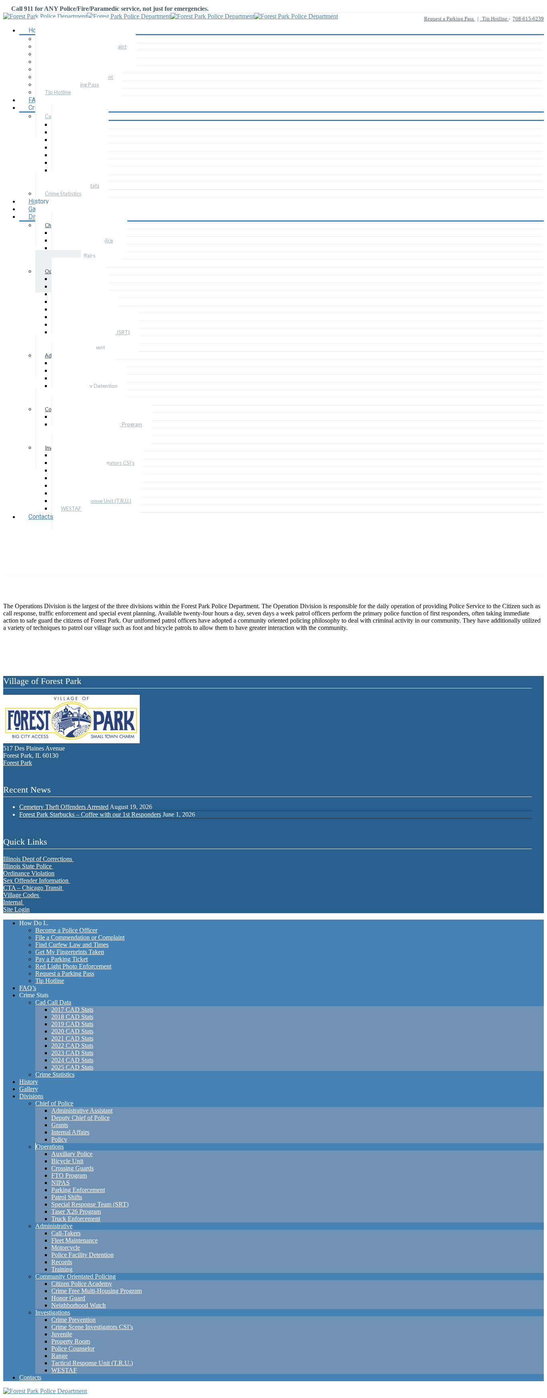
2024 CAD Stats (72, 1060)
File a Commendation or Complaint (80, 937)
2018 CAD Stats (72, 1016)
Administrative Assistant (82, 1110)
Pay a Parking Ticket (61, 959)
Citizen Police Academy (81, 1283)
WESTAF (71, 508)
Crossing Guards (72, 1168)
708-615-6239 (528, 19)
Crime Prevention (73, 1319)
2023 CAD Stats (72, 1052)
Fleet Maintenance (74, 1240)
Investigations (52, 1312)
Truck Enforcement (75, 1218)
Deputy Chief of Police (80, 1117)
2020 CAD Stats (72, 1031)
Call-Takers (65, 1233)
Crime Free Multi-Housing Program (96, 1290)
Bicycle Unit (67, 1161)
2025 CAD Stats (72, 1067)
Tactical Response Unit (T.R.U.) (96, 501)
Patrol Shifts (66, 1197)
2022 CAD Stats (72, 1045)
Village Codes (21, 895)
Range (59, 1355)
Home (67, 554)
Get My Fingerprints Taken (69, 951)
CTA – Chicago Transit (33, 887)
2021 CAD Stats (72, 1038)
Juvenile (61, 1334)
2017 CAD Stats (72, 1009)
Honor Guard (68, 1298)
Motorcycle (65, 1247)
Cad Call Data (53, 1002)
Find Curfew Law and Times (72, 944)
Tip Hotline (494, 19)
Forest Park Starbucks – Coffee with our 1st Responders (90, 814)
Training (61, 1269)
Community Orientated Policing (75, 1276)
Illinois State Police (28, 866)
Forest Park (17, 762)
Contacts (40, 516)
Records (61, 1262)
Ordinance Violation (28, 873)
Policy (59, 1139)
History (28, 1081)
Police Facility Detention (82, 1254)
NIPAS (60, 1182)
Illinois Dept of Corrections (38, 858)
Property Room (70, 1341)
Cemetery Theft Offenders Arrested (64, 806)
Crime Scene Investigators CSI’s (92, 1326)
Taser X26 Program (76, 1211)
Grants (59, 1125)
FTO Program (69, 1175)
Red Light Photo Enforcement (73, 966)
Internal (13, 902)
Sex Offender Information (36, 880)
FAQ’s (27, 987)
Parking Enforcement (78, 1189)
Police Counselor (73, 1348)
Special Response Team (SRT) (90, 1204)
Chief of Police (54, 1103)
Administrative (53, 1225)
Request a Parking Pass (449, 19)
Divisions (31, 1096)
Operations (50, 1146)
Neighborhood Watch (78, 1305)
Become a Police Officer (66, 930)
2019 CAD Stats (72, 1024)
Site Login (16, 909)
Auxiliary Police (72, 1153)
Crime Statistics (63, 193)
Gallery (28, 1088)
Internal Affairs (70, 1132)
